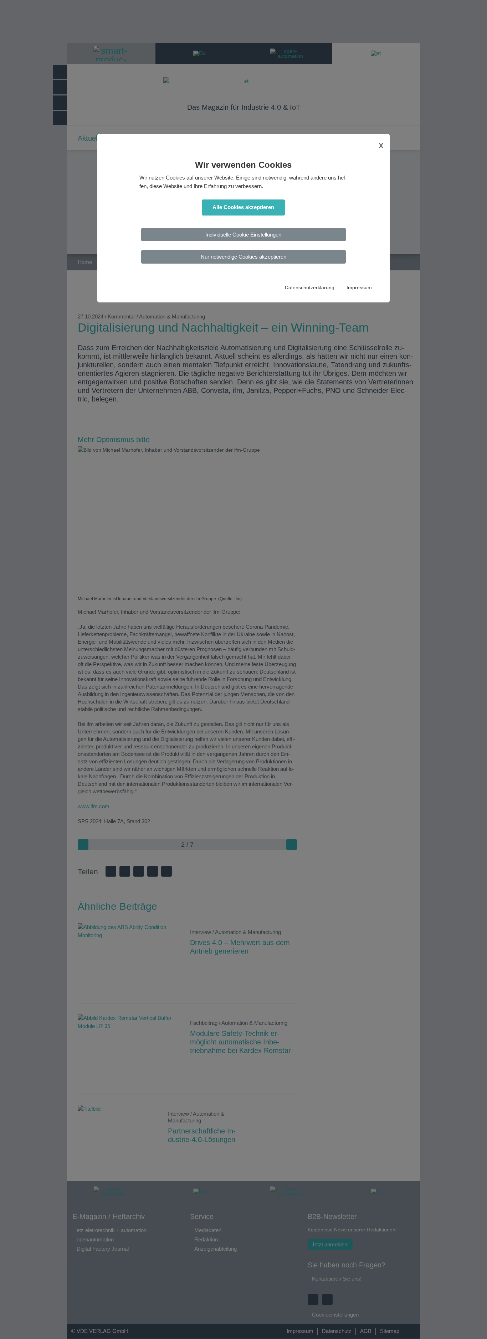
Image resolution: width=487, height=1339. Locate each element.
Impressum (359, 287)
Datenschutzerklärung (309, 287)
